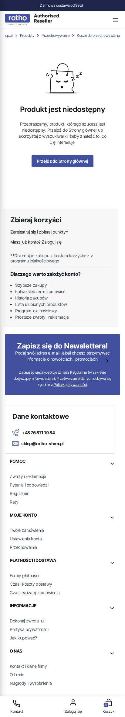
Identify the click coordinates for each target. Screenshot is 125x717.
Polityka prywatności (29, 629)
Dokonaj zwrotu (25, 620)
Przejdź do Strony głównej (62, 161)
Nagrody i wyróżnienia (31, 683)
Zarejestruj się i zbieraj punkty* (39, 231)
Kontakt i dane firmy (28, 666)
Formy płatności (24, 575)
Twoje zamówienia (27, 530)
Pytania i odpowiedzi (29, 484)
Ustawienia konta (26, 538)
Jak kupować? (23, 637)
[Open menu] (115, 19)
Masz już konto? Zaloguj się (36, 241)
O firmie (17, 674)
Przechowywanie (55, 35)
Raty (14, 501)
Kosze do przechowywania (98, 35)
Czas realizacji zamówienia (34, 592)
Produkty (27, 35)
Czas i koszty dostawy (31, 584)
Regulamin (78, 372)
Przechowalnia (23, 547)
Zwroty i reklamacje (28, 476)
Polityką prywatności (70, 384)
